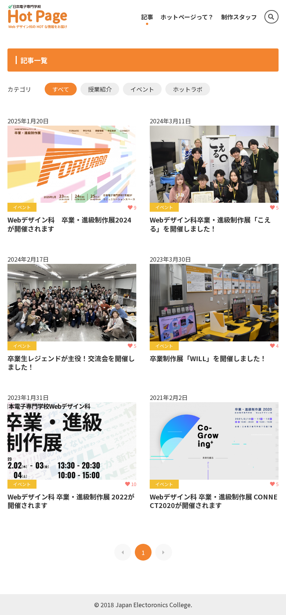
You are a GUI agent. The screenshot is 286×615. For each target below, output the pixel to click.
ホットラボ (188, 89)
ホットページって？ (187, 16)
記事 (147, 16)
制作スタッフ (239, 16)
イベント (142, 89)
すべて (60, 89)
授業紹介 (100, 89)
